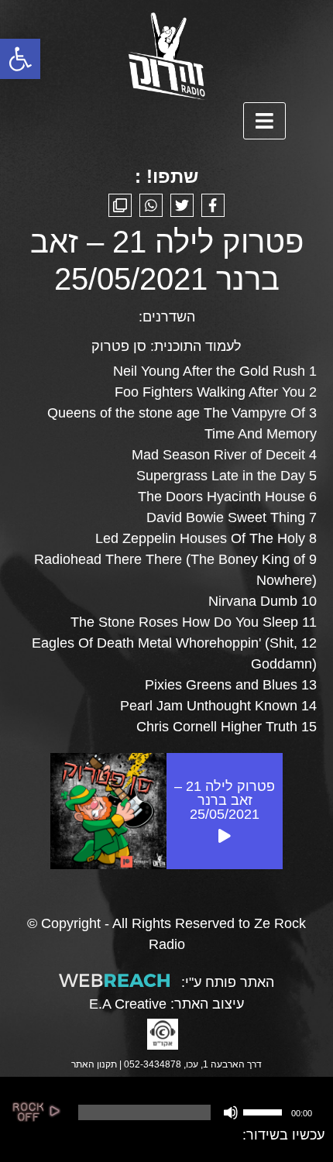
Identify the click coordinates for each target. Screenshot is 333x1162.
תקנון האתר (94, 1064)
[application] (194, 1112)
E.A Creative (127, 1004)
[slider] (265, 1111)
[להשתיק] (231, 1112)
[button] (20, 59)
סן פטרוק (118, 346)
